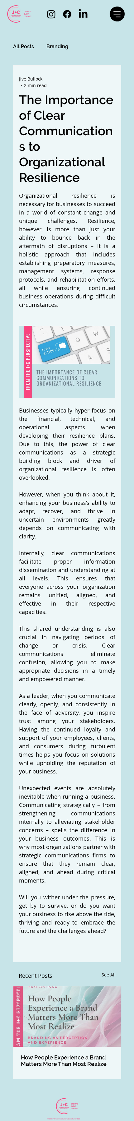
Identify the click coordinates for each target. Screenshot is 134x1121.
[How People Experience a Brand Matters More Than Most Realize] (67, 1016)
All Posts (23, 46)
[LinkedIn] (83, 14)
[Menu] (117, 14)
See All (109, 975)
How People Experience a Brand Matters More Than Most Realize (64, 1060)
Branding (57, 46)
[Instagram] (51, 14)
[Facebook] (67, 14)
